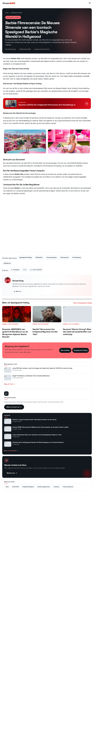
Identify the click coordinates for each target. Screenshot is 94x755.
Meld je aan (11, 473)
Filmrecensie (64, 257)
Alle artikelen (65, 350)
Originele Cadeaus (28, 487)
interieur (56, 487)
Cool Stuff (15, 487)
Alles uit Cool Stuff (10, 450)
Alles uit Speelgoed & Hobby (83, 303)
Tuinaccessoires (68, 487)
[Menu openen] (90, 3)
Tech (7, 487)
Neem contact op (13, 407)
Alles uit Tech (8, 384)
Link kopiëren (37, 269)
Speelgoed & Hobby (16, 12)
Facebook (16, 269)
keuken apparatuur (44, 487)
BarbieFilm (39, 257)
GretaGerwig (77, 257)
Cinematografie (52, 257)
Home (7, 12)
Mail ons (18, 291)
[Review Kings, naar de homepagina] (9, 3)
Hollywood (7, 263)
